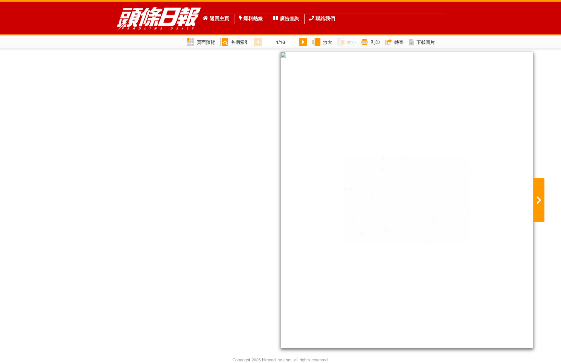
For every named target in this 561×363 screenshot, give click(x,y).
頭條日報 (159, 17)
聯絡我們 (325, 18)
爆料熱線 (253, 18)
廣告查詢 (289, 18)
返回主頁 (219, 18)
